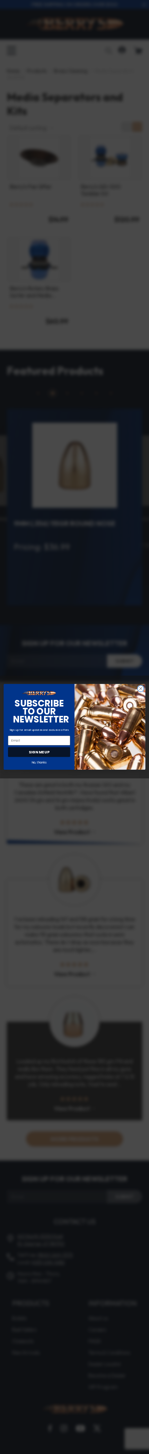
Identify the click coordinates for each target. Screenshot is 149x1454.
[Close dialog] (141, 689)
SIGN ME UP (39, 752)
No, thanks (39, 762)
